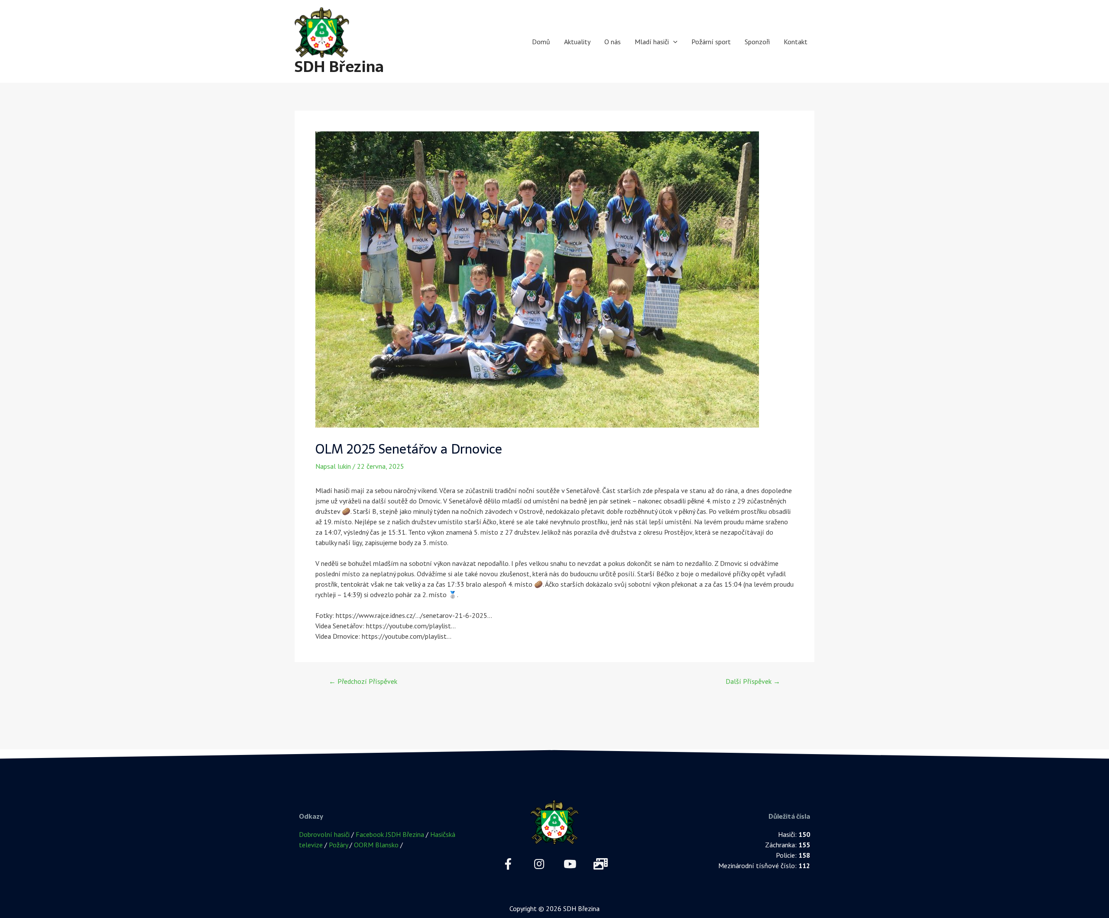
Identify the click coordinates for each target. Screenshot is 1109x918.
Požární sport (711, 41)
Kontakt (795, 41)
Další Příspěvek (753, 681)
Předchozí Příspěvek (363, 681)
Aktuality (577, 41)
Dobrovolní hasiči (324, 834)
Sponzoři (757, 41)
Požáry (338, 844)
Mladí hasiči (652, 41)
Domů (541, 41)
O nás (612, 41)
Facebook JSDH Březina (390, 834)
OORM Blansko (376, 844)
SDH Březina (339, 66)
